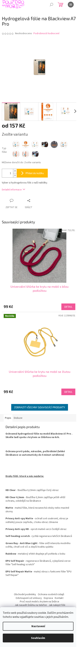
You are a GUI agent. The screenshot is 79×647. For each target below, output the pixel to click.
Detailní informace (12, 190)
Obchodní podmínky (25, 594)
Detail (68, 306)
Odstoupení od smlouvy (29, 598)
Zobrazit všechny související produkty (39, 407)
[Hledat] (51, 4)
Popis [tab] (8, 418)
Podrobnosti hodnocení (46, 33)
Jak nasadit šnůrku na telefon (31, 605)
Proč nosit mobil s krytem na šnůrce (39, 601)
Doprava (48, 598)
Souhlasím (38, 638)
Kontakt (59, 598)
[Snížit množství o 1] (15, 175)
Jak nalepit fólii (57, 605)
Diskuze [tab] (18, 418)
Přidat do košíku (35, 173)
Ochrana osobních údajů (51, 594)
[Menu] (70, 4)
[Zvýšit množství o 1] (15, 171)
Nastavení (38, 626)
